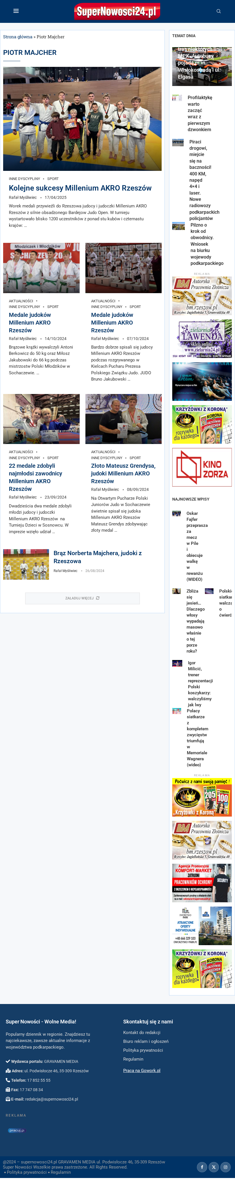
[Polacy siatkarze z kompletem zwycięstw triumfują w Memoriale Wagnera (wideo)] (176, 711)
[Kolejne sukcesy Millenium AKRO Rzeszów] (82, 119)
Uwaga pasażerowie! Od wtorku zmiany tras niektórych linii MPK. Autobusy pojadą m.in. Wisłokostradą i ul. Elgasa (202, 56)
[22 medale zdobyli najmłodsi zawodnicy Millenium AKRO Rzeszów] (41, 419)
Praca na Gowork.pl (141, 1070)
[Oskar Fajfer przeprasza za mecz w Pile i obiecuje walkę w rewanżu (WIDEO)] (176, 513)
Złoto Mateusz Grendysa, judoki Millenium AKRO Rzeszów (123, 473)
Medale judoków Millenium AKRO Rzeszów (30, 322)
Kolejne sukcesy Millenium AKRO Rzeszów (80, 188)
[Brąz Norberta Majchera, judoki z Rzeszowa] (26, 564)
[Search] (219, 11)
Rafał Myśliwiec (23, 197)
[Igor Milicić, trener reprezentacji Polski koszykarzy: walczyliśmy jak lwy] (177, 663)
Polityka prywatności (27, 1172)
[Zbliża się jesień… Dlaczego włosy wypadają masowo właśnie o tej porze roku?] (176, 591)
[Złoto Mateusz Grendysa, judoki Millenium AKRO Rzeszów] (123, 419)
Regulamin (61, 1172)
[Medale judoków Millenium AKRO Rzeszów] (41, 268)
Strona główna (17, 36)
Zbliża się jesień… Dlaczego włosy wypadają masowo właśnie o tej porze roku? (196, 621)
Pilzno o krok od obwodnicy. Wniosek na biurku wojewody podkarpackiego (207, 244)
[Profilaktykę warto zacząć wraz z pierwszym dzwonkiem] (177, 98)
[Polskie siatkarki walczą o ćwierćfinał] (209, 591)
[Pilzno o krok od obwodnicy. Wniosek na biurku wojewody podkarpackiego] (178, 226)
